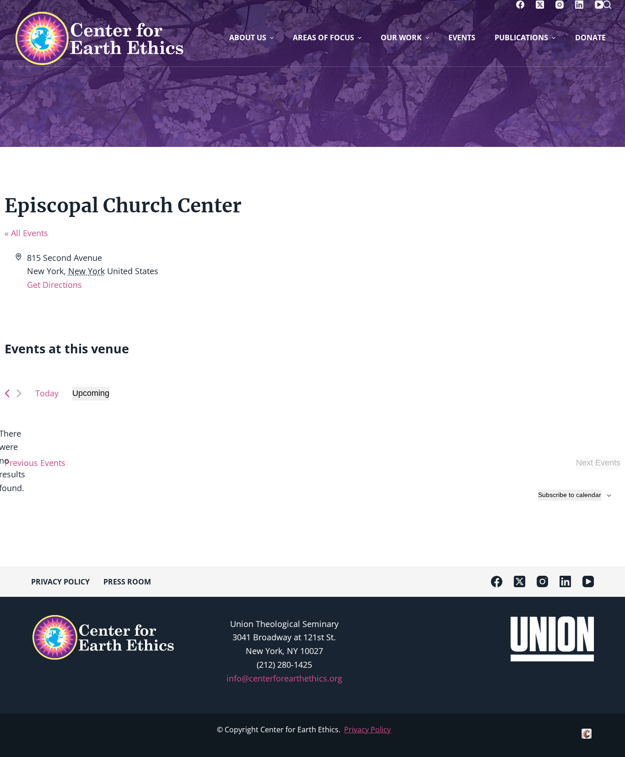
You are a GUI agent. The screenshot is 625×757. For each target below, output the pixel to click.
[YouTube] (599, 4)
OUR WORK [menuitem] (401, 37)
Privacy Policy (367, 730)
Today (47, 393)
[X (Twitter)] (540, 4)
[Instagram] (559, 4)
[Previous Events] (7, 393)
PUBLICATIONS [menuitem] (521, 37)
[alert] (12, 461)
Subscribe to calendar (569, 494)
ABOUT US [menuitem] (247, 37)
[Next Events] (19, 393)
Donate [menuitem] (590, 37)
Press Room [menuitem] (127, 581)
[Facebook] (520, 4)
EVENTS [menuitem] (461, 37)
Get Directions (54, 284)
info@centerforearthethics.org (284, 678)
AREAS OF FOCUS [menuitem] (323, 37)
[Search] (607, 4)
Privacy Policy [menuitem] (60, 581)
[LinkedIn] (579, 4)
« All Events (26, 232)
